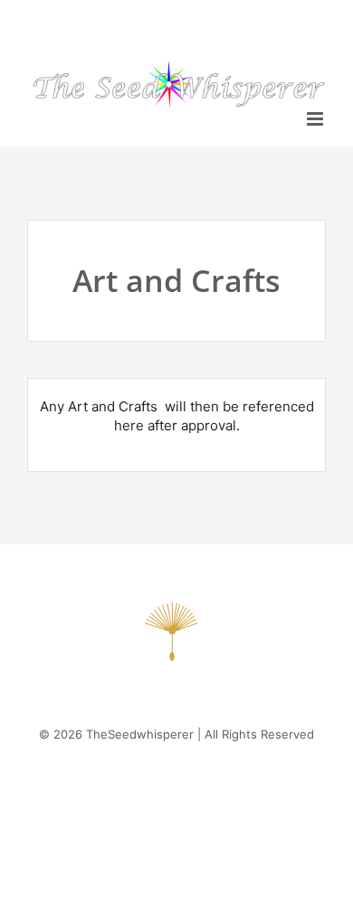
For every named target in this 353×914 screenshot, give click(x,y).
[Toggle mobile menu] (316, 118)
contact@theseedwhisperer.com (177, 20)
